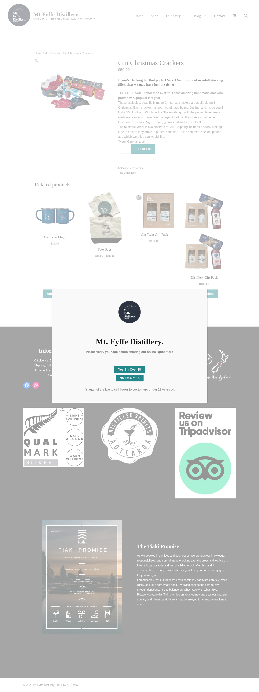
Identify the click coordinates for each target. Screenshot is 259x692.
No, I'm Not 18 (130, 378)
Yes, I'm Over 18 (129, 369)
